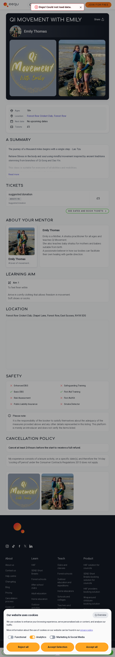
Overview (101, 615)
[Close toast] (80, 7)
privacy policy (86, 630)
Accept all (91, 647)
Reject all (23, 647)
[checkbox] (16, 637)
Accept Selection (57, 647)
